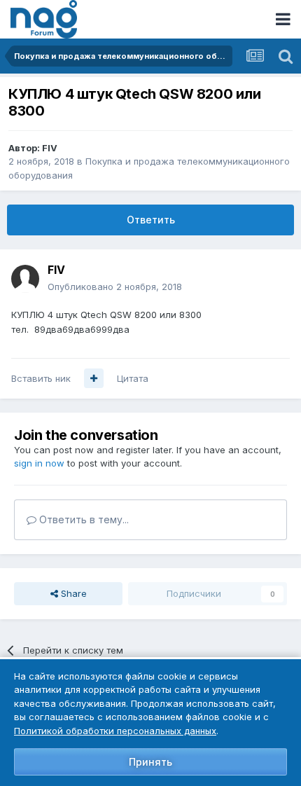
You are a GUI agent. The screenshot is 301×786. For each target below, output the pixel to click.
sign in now (39, 463)
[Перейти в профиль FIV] (25, 279)
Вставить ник (41, 378)
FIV (49, 147)
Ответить (151, 220)
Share (72, 593)
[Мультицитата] (94, 378)
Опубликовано (115, 286)
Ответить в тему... (82, 519)
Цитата (132, 378)
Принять (150, 762)
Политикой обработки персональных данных (115, 730)
